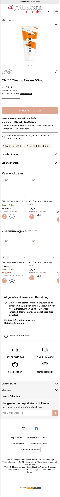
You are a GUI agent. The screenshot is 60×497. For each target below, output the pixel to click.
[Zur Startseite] (25, 10)
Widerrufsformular (38, 443)
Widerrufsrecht (17, 443)
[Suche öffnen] (48, 10)
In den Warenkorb (30, 110)
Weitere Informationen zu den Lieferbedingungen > (19, 322)
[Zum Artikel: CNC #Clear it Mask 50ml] (15, 188)
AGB (44, 437)
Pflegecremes (8, 20)
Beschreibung (10, 154)
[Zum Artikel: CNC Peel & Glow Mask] (15, 249)
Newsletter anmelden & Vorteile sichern (22, 407)
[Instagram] (23, 429)
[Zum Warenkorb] (56, 10)
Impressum (16, 437)
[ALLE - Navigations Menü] (4, 10)
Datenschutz (32, 437)
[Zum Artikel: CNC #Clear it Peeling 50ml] (42, 188)
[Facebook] (36, 429)
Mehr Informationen (20, 335)
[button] (55, 26)
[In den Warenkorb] (4, 216)
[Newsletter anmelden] (55, 413)
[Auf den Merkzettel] (56, 71)
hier (31, 472)
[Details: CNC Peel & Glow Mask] (5, 257)
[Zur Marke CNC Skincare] (7, 72)
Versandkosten (26, 94)
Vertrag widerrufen (30, 449)
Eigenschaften (10, 162)
